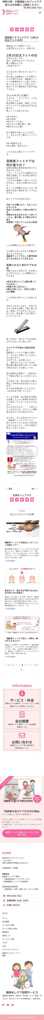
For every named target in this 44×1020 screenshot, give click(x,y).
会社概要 (22, 721)
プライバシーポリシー (10, 949)
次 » (22, 669)
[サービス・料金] (22, 693)
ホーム (4, 918)
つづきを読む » (10, 561)
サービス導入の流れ (10, 928)
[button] (40, 12)
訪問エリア (6, 935)
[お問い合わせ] (22, 735)
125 (36, 665)
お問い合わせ (22, 742)
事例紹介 (5, 932)
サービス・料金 (22, 700)
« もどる (10, 665)
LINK (4, 946)
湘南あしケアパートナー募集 (11, 954)
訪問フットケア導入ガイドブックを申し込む (22, 833)
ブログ (4, 942)
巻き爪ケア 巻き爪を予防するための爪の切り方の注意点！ (21, 591)
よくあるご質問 (8, 925)
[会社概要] (22, 714)
